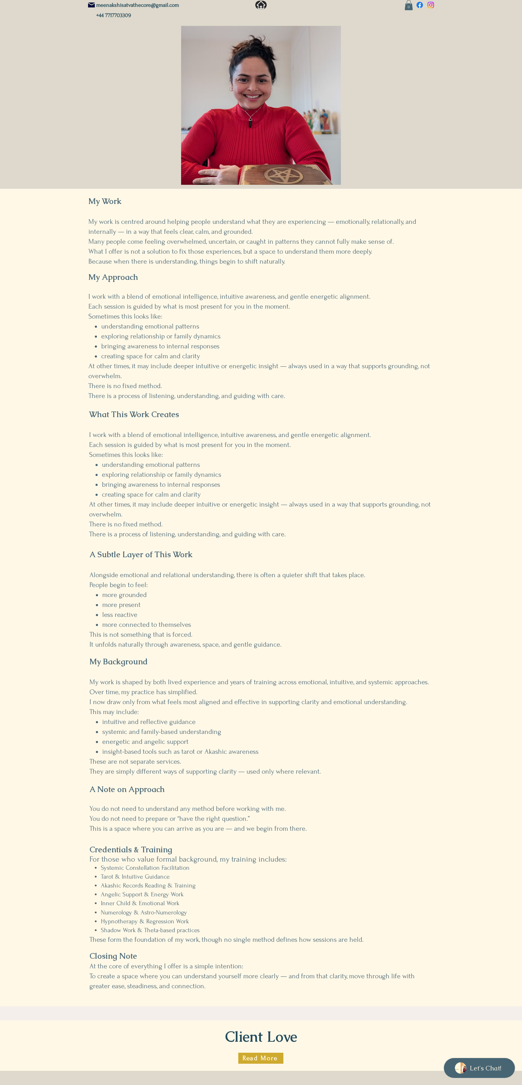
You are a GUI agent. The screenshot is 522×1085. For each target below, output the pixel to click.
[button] (408, 5)
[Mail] (91, 4)
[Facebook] (419, 5)
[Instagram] (430, 5)
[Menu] (261, 5)
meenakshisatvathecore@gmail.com (137, 5)
